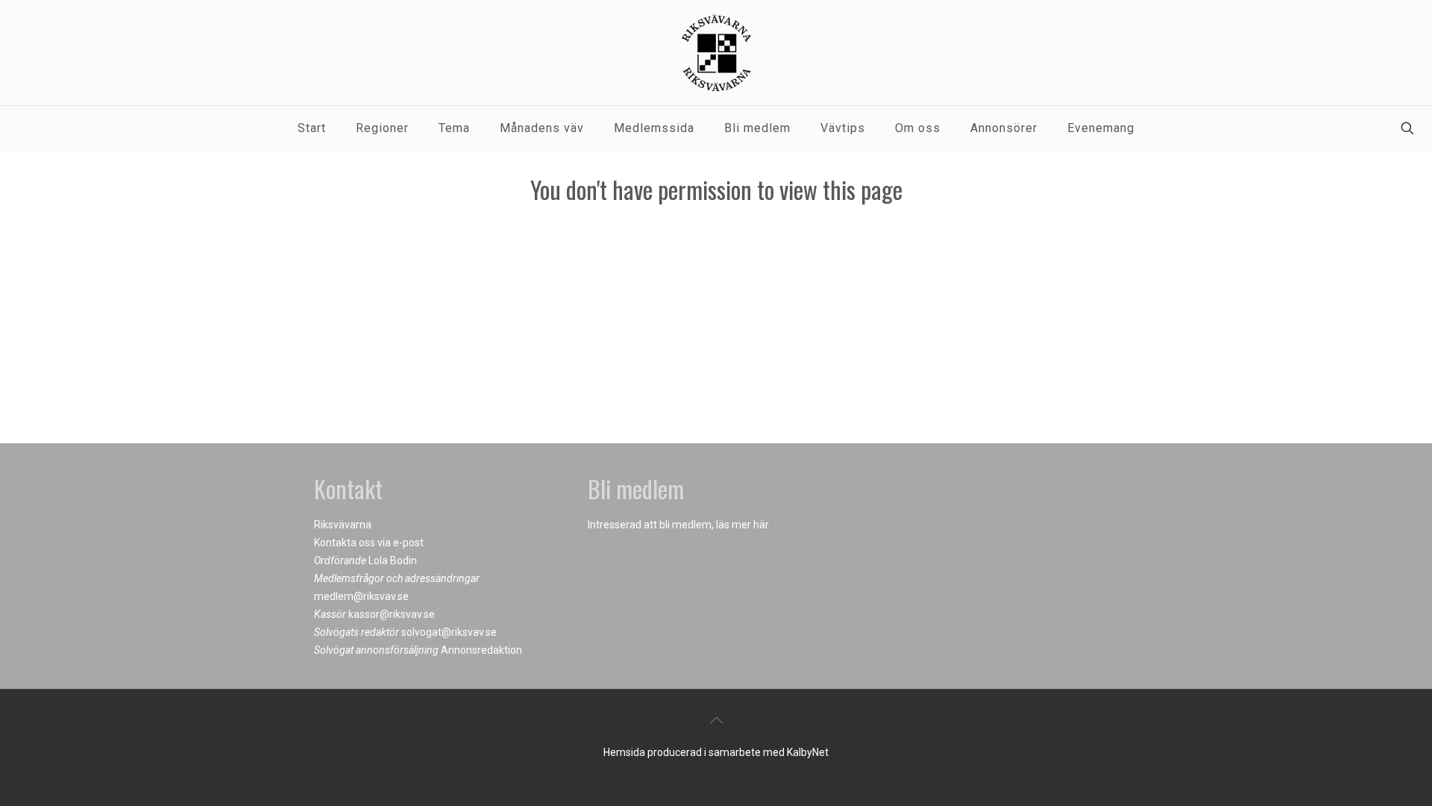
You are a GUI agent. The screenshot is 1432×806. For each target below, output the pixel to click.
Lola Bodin (392, 560)
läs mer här (742, 525)
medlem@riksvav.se (361, 596)
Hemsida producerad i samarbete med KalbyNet (716, 752)
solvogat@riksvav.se (449, 632)
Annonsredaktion (481, 650)
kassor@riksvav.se (391, 614)
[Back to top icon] (716, 720)
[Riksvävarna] (716, 52)
